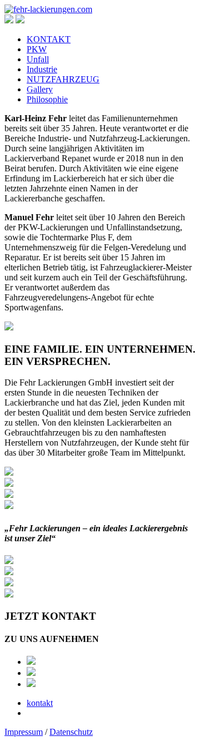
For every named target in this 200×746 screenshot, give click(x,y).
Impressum (23, 732)
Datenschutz (71, 732)
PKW (37, 49)
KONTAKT (49, 39)
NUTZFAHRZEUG (63, 79)
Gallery (40, 89)
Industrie (42, 69)
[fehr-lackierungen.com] (48, 9)
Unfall (38, 59)
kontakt (40, 703)
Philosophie (47, 99)
